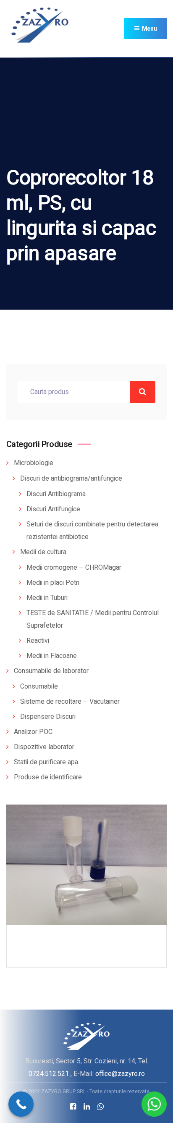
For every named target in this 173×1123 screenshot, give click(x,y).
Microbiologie (33, 463)
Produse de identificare (48, 777)
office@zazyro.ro (120, 1074)
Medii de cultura (43, 552)
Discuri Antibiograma (56, 494)
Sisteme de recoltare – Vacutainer (70, 702)
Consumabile (39, 686)
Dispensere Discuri (48, 717)
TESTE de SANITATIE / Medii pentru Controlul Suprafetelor (92, 619)
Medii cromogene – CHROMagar (73, 568)
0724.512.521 (49, 1074)
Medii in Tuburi (47, 598)
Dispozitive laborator (44, 747)
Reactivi (37, 641)
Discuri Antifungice (53, 509)
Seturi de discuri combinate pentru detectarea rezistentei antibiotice (92, 530)
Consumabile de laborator (51, 671)
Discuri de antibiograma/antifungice (71, 478)
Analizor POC (33, 732)
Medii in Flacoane (51, 656)
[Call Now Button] (21, 1104)
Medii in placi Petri (52, 583)
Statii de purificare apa (46, 762)
